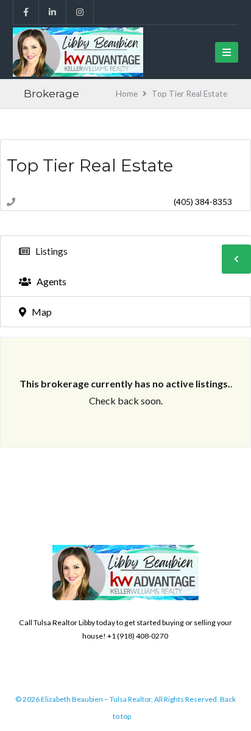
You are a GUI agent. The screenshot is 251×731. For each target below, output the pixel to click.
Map (41, 311)
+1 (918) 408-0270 (137, 635)
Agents (50, 281)
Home (127, 94)
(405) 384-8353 (203, 201)
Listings (51, 251)
